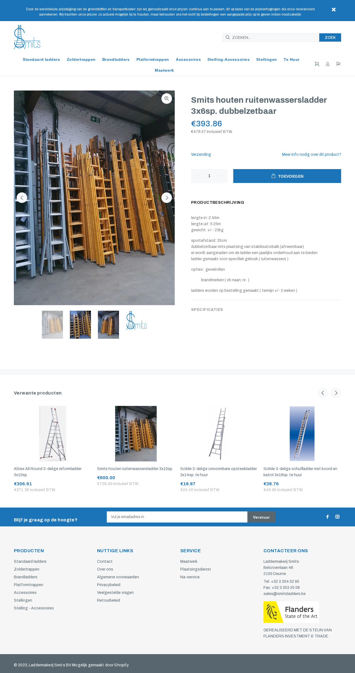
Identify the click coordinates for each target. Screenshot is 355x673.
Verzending (201, 154)
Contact (105, 561)
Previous (22, 197)
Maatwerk (188, 561)
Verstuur (261, 517)
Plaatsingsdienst (195, 569)
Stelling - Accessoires (34, 608)
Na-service (190, 577)
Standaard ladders (30, 561)
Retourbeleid (108, 600)
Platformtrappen (28, 585)
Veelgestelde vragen (115, 593)
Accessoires (25, 593)
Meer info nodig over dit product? (311, 154)
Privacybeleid (108, 585)
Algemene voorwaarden (118, 577)
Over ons (105, 569)
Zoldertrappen (26, 569)
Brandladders (25, 577)
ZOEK (330, 38)
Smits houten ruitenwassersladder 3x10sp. (135, 469)
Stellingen (23, 600)
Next (166, 197)
